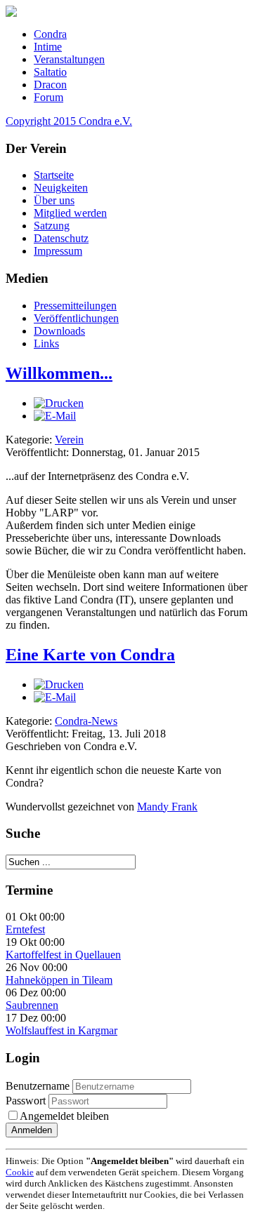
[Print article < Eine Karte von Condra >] (59, 684)
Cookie (20, 1172)
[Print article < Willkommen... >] (59, 403)
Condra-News (86, 721)
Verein (69, 440)
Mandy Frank (167, 807)
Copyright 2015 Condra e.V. (69, 121)
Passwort (27, 1101)
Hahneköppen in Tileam (59, 980)
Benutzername (38, 1086)
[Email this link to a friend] (55, 416)
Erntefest (25, 929)
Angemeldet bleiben (64, 1116)
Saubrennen (32, 1005)
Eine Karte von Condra (90, 655)
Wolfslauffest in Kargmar (61, 1030)
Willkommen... (59, 373)
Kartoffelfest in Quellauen (63, 955)
